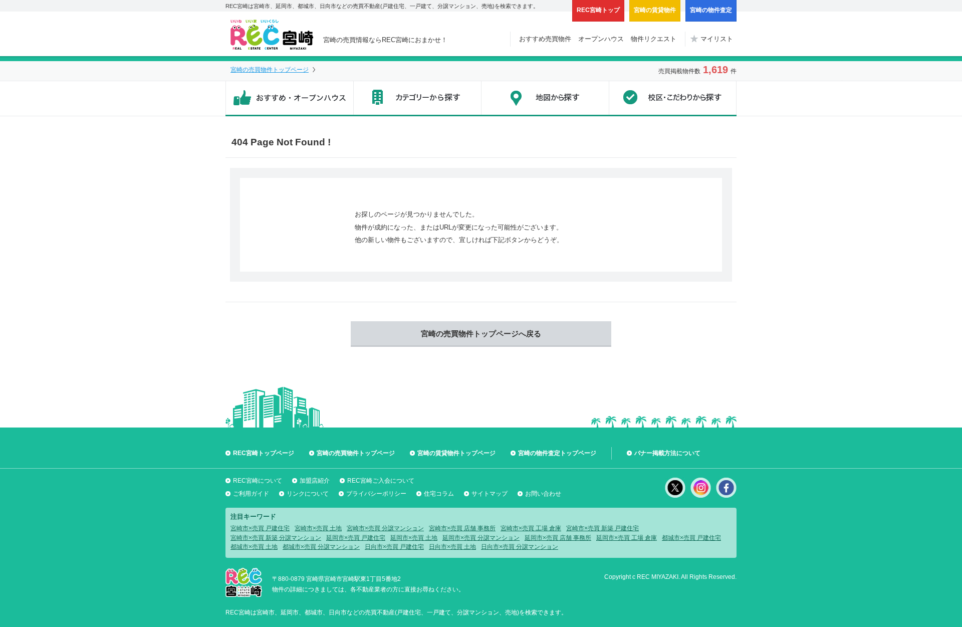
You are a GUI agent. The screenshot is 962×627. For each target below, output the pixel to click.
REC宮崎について (257, 480)
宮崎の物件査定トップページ (557, 453)
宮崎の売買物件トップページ (269, 69)
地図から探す (545, 98)
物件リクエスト (653, 39)
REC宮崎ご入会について (380, 480)
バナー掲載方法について (667, 453)
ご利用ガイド (251, 493)
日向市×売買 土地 (452, 546)
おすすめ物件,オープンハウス (289, 98)
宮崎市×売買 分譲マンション (385, 528)
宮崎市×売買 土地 (318, 528)
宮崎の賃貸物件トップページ (456, 453)
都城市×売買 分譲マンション (321, 546)
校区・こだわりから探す (673, 98)
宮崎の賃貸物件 (655, 10)
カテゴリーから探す (417, 98)
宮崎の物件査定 (711, 10)
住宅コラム (439, 493)
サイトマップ (489, 493)
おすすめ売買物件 (545, 39)
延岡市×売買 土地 (413, 537)
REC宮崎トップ (598, 10)
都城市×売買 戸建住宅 (691, 537)
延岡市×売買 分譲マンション (481, 537)
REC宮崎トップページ (263, 453)
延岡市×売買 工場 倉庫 (626, 537)
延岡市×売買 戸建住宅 (355, 537)
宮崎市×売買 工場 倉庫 (531, 528)
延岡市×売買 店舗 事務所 (558, 537)
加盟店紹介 (315, 480)
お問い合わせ (543, 493)
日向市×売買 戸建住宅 (394, 546)
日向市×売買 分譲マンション (519, 546)
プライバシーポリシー (376, 493)
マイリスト (716, 39)
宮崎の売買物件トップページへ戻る (481, 333)
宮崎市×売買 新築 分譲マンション (275, 537)
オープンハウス (601, 39)
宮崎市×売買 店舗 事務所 (462, 528)
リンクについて (308, 493)
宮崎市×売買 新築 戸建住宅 (602, 528)
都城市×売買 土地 (254, 546)
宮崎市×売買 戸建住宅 (260, 528)
